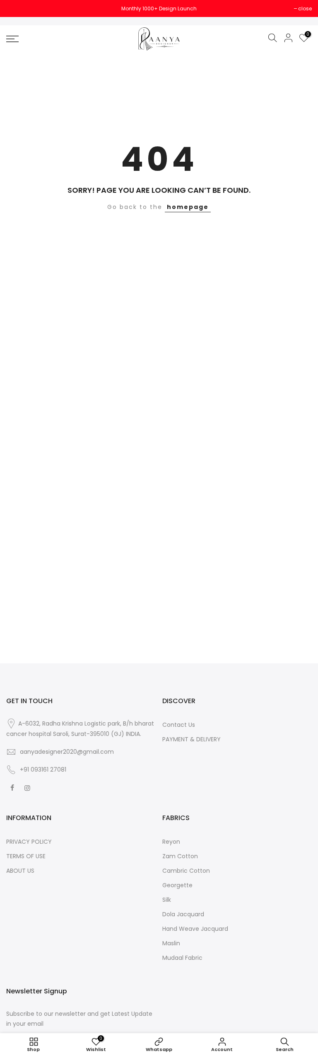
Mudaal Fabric (182, 958)
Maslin (171, 943)
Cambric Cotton (186, 871)
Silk (166, 900)
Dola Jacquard (183, 914)
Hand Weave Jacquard (195, 929)
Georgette (177, 885)
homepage (188, 207)
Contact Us (178, 725)
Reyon (171, 842)
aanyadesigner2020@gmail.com (67, 752)
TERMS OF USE (26, 856)
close (17, 8)
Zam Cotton (180, 856)
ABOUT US (20, 871)
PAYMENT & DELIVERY (191, 739)
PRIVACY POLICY (29, 842)
